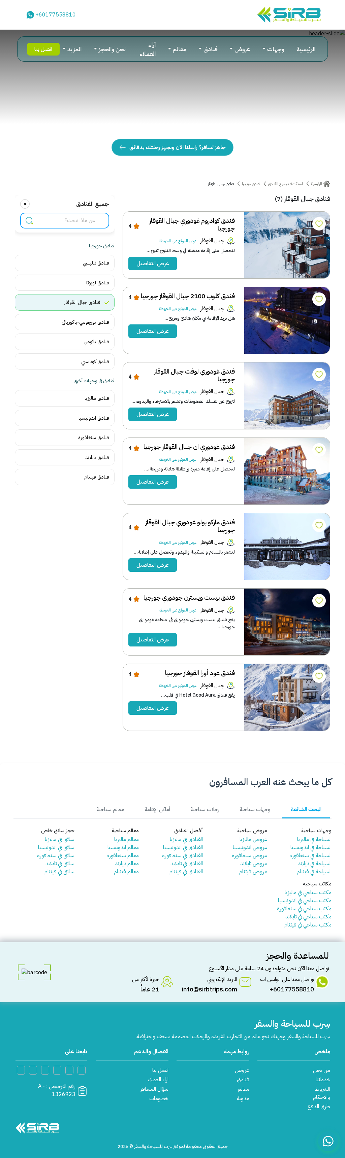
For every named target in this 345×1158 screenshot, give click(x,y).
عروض (242, 1070)
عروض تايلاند (253, 863)
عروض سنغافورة (249, 855)
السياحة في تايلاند (315, 863)
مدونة (243, 1098)
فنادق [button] (210, 49)
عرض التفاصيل (152, 263)
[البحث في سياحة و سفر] (29, 220)
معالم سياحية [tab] (110, 809)
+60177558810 (56, 15)
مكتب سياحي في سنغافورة (304, 909)
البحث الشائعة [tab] (306, 809)
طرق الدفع (319, 1106)
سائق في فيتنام (59, 872)
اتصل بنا (43, 49)
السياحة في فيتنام (314, 872)
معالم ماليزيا (126, 839)
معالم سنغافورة (122, 855)
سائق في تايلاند (59, 863)
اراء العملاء (158, 1080)
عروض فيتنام (253, 872)
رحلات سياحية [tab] (204, 809)
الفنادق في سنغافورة (182, 855)
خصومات (158, 1098)
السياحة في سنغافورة (310, 855)
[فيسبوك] (69, 1070)
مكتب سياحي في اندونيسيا (305, 901)
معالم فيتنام (126, 872)
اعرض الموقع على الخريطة (178, 241)
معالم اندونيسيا (123, 847)
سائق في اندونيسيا (56, 847)
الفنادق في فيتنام (186, 872)
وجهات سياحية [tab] (255, 809)
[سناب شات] (33, 1070)
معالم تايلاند (127, 863)
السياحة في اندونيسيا (311, 847)
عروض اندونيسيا (250, 847)
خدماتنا (323, 1080)
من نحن (321, 1070)
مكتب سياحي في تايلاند (308, 917)
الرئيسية (305, 49)
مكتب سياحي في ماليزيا (308, 892)
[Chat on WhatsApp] (328, 1141)
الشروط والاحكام (321, 1093)
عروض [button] (242, 49)
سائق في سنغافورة (55, 855)
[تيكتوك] (45, 1070)
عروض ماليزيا (253, 839)
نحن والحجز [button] (112, 49)
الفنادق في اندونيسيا (183, 847)
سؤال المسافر (154, 1089)
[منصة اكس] (57, 1070)
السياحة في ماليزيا (314, 839)
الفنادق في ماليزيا (186, 839)
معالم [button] (179, 49)
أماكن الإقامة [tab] (157, 809)
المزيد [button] (74, 49)
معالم (243, 1089)
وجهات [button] (275, 49)
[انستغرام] (21, 1070)
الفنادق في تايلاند (186, 863)
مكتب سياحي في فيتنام (308, 925)
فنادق (243, 1080)
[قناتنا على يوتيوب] (81, 1070)
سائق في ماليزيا (59, 839)
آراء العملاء (147, 49)
